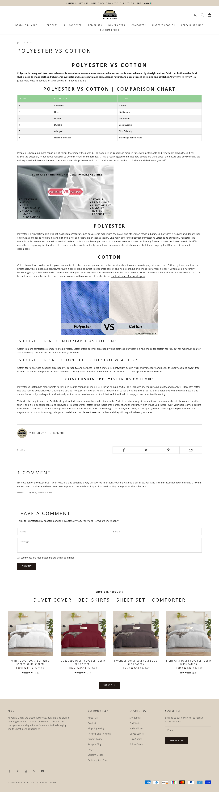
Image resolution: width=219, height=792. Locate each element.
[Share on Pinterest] (168, 450)
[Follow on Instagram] (26, 771)
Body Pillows (136, 728)
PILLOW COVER (73, 25)
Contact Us (93, 723)
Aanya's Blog (94, 744)
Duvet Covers (137, 733)
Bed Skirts (94, 600)
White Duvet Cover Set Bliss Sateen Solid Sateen (30, 662)
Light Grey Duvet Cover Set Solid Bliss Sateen (188, 662)
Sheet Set (130, 600)
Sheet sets (135, 717)
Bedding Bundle (26, 25)
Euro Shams (136, 738)
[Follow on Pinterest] (34, 771)
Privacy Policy (81, 520)
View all (110, 685)
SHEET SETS (50, 25)
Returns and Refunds (99, 733)
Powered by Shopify (45, 782)
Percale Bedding (192, 25)
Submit (27, 566)
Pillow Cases (136, 744)
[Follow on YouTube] (42, 771)
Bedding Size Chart (98, 760)
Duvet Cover (116, 25)
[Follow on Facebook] (9, 771)
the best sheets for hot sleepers (128, 276)
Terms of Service (103, 520)
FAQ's (91, 749)
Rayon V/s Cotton (26, 412)
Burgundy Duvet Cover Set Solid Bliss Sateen (83, 662)
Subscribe (177, 740)
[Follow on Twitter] (17, 771)
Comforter (138, 25)
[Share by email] (191, 450)
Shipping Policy (96, 728)
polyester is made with (100, 233)
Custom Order (109, 30)
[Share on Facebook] (124, 450)
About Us (93, 717)
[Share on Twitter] (146, 450)
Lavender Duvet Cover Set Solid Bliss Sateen (135, 662)
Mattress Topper (163, 25)
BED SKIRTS (95, 25)
